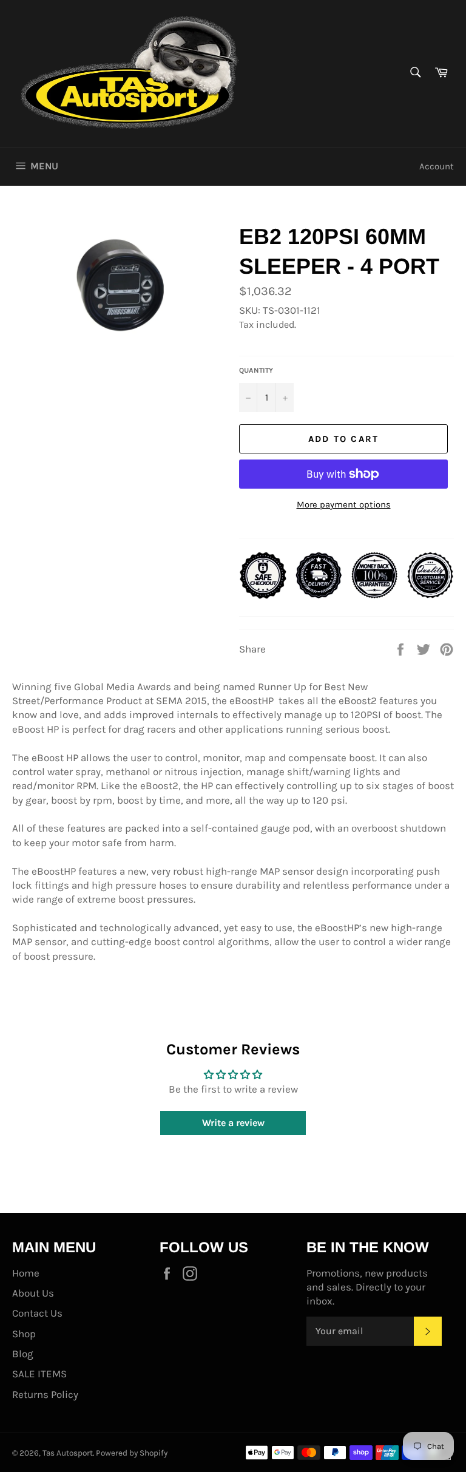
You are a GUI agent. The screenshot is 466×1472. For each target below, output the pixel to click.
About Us (33, 1293)
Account (436, 166)
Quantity (256, 370)
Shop (24, 1334)
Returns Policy (45, 1394)
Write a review (233, 1122)
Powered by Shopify (131, 1452)
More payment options (344, 504)
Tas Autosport (67, 1452)
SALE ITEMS (39, 1374)
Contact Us (37, 1313)
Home (25, 1273)
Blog (22, 1354)
